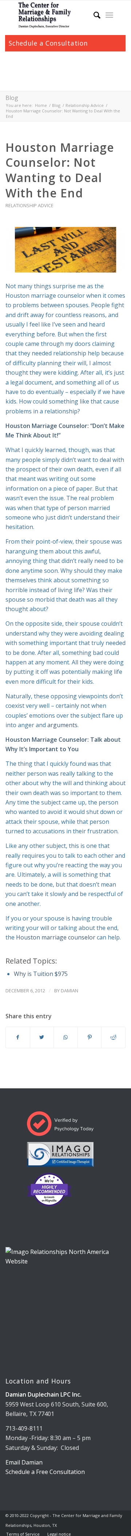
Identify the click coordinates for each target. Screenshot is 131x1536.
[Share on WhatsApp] (66, 1037)
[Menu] (109, 15)
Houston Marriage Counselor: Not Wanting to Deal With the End (59, 170)
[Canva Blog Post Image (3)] (65, 250)
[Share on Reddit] (113, 1037)
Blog (11, 98)
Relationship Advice (29, 205)
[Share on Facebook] (18, 1037)
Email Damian (24, 1462)
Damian (69, 990)
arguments (62, 725)
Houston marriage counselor (55, 937)
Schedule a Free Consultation (45, 1472)
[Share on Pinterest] (90, 1037)
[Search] (93, 15)
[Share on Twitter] (42, 1037)
